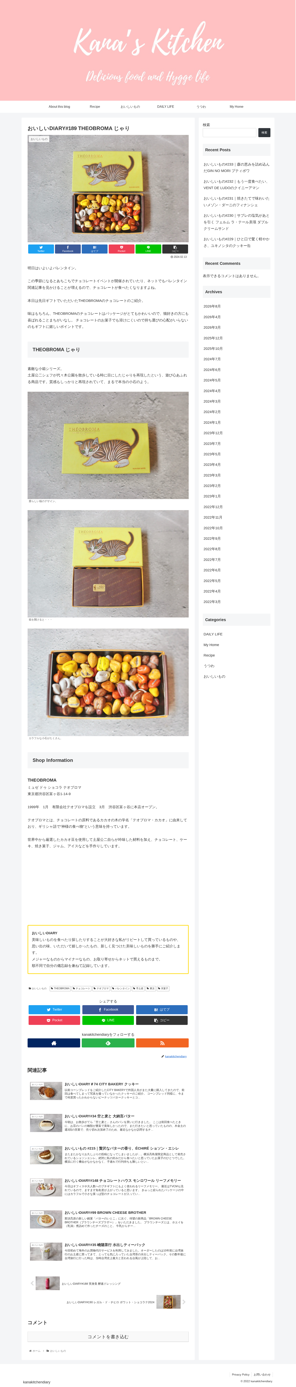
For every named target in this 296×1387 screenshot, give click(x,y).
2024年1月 (212, 423)
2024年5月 (212, 380)
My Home (211, 645)
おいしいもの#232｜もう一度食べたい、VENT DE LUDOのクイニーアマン (237, 184)
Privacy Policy (240, 1374)
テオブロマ (103, 988)
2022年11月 (213, 517)
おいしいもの (39, 988)
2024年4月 (212, 391)
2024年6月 (212, 370)
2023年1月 (212, 496)
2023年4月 (212, 465)
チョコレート (83, 988)
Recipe (209, 655)
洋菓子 (164, 988)
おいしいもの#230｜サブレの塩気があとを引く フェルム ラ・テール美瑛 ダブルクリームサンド (237, 222)
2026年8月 (212, 306)
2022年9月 (212, 539)
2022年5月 (212, 581)
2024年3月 (212, 401)
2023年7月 (212, 443)
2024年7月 (212, 359)
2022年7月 (212, 560)
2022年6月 (212, 570)
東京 (152, 988)
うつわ (209, 666)
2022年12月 (213, 507)
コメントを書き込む (108, 1336)
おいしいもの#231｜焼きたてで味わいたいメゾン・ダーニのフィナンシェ (237, 201)
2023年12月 (213, 433)
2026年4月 (212, 317)
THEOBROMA (61, 988)
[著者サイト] (54, 1042)
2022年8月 (212, 549)
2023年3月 (212, 475)
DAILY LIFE (213, 634)
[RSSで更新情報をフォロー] (162, 1042)
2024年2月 (212, 412)
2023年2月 (212, 486)
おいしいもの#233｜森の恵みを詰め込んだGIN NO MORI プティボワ (237, 167)
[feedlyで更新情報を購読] (108, 1042)
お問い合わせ (262, 1374)
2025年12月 (213, 338)
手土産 (139, 988)
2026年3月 (212, 327)
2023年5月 (212, 454)
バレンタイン (122, 988)
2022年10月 (213, 528)
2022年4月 (212, 591)
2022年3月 (212, 602)
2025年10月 (213, 349)
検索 (206, 125)
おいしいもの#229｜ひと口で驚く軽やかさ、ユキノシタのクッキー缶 (237, 242)
